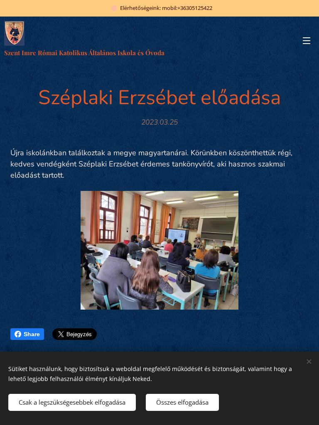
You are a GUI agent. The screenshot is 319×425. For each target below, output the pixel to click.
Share (32, 334)
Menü (306, 40)
